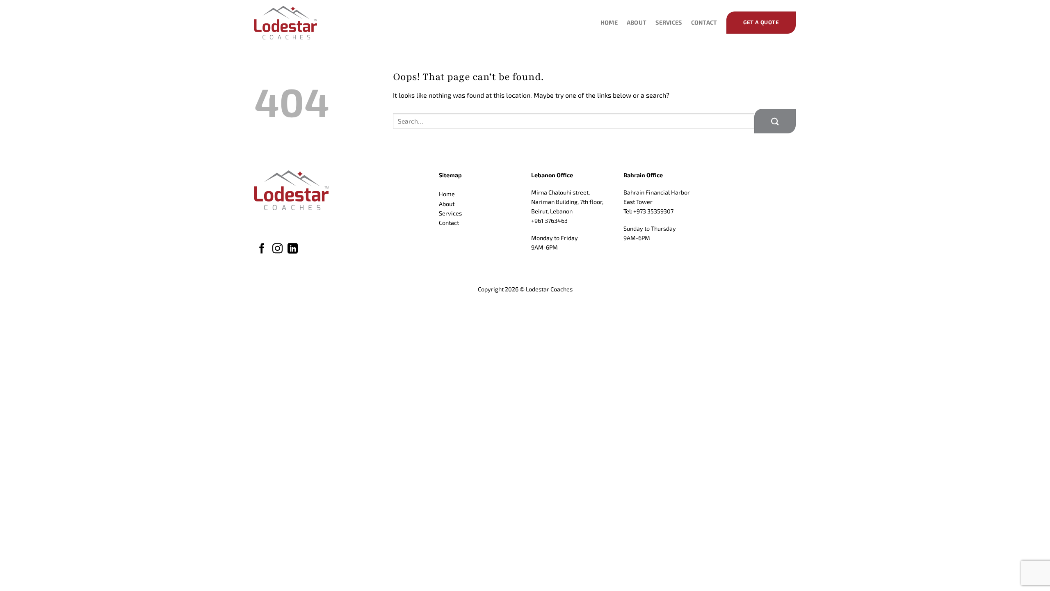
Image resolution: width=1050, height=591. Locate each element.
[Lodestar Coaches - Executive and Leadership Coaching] (295, 22)
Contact (704, 22)
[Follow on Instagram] (277, 249)
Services (668, 22)
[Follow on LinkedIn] (293, 249)
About (636, 22)
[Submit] (775, 121)
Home (609, 22)
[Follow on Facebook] (262, 249)
